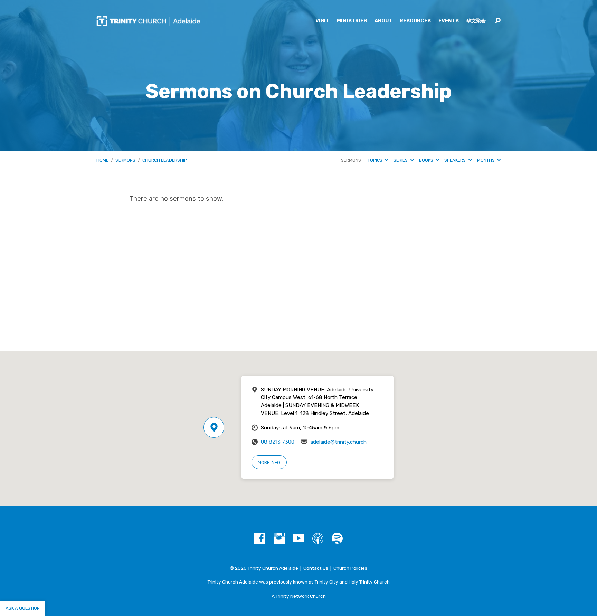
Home (102, 160)
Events (448, 21)
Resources (415, 21)
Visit (322, 21)
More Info (269, 462)
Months (486, 160)
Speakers (455, 160)
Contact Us (315, 568)
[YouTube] (298, 538)
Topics (375, 160)
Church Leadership (164, 160)
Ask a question (23, 608)
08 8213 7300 (277, 442)
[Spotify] (337, 538)
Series (401, 160)
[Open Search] (498, 20)
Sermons (125, 160)
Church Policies (350, 568)
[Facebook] (259, 538)
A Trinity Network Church (299, 596)
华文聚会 (476, 21)
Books (426, 160)
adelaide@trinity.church (338, 442)
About (383, 21)
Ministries (352, 21)
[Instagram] (279, 538)
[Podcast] (317, 538)
